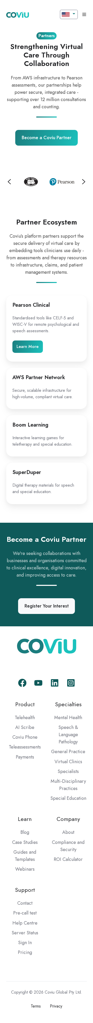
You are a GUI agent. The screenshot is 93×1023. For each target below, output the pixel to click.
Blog (24, 832)
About (68, 832)
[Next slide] (84, 182)
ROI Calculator (68, 859)
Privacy (56, 1006)
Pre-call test (25, 913)
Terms (36, 1006)
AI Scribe (24, 727)
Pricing (25, 952)
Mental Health (68, 717)
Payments (25, 757)
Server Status (25, 932)
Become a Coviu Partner (47, 137)
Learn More (27, 347)
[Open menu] (84, 14)
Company (68, 819)
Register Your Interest (47, 606)
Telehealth (25, 717)
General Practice (68, 751)
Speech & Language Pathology (68, 734)
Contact (25, 903)
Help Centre (24, 923)
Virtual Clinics (68, 761)
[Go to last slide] (9, 182)
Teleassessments (25, 747)
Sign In (25, 942)
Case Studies (25, 842)
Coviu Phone (24, 737)
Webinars (25, 869)
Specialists (68, 771)
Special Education (68, 798)
